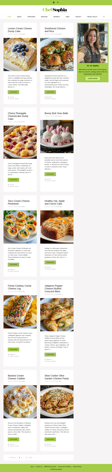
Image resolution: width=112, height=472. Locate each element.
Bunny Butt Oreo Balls (56, 113)
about (19, 16)
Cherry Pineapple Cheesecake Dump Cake (18, 116)
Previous (12, 457)
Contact (78, 16)
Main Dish (44, 16)
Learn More (13, 92)
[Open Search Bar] (104, 16)
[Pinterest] (53, 2)
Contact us (39, 466)
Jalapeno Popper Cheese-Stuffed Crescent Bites (54, 288)
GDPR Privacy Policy (50, 466)
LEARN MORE (93, 78)
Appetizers (31, 16)
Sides (67, 16)
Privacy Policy (92, 16)
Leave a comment (14, 98)
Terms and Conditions (64, 466)
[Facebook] (57, 2)
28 (27, 457)
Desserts (56, 16)
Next (31, 457)
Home (9, 16)
